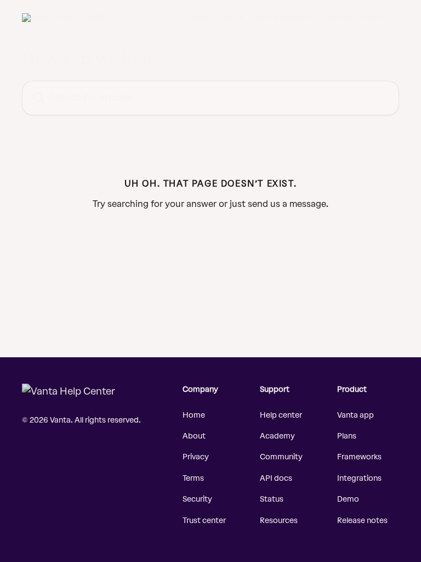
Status (271, 499)
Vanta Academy (285, 17)
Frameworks (359, 457)
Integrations (359, 478)
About (194, 436)
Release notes (362, 520)
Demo (348, 499)
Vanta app (355, 415)
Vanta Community (359, 17)
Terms (193, 478)
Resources (279, 520)
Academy (277, 436)
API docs (276, 478)
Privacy (196, 457)
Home (194, 415)
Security (197, 499)
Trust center (204, 520)
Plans (346, 436)
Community (281, 457)
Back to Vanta (218, 17)
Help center (281, 415)
